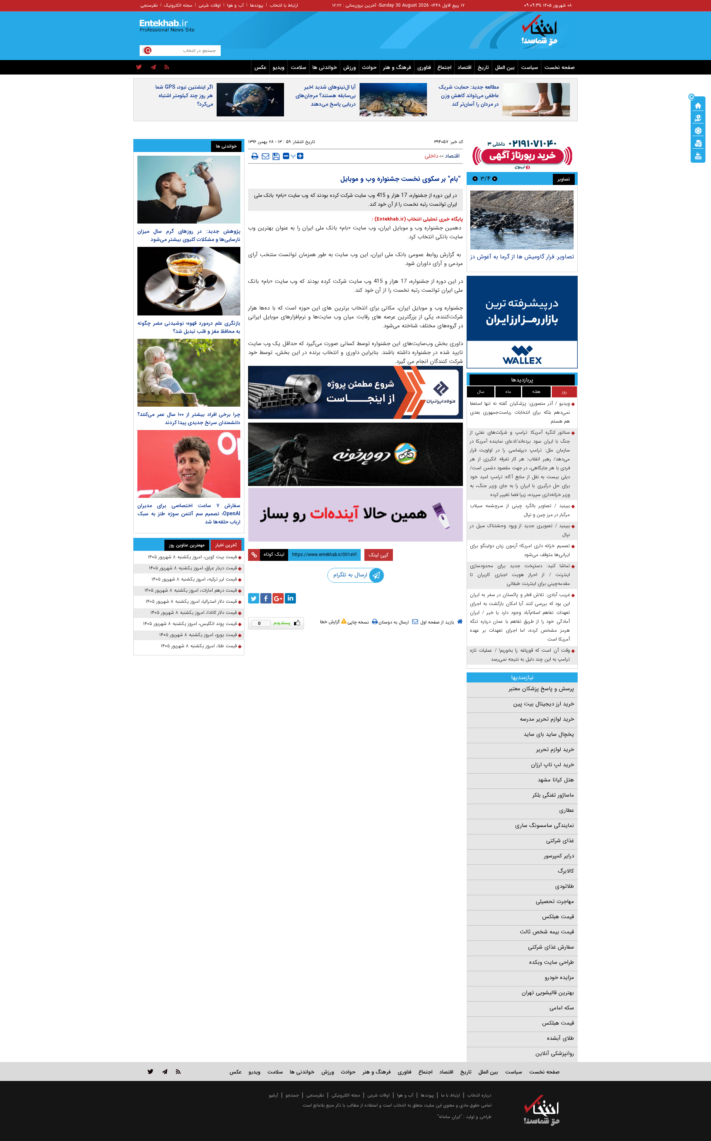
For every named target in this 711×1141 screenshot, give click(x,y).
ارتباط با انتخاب (284, 5)
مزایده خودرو (559, 977)
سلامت (298, 67)
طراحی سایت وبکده (551, 962)
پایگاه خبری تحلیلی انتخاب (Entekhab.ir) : (417, 219)
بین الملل (505, 67)
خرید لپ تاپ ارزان (552, 764)
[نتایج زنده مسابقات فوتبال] (698, 155)
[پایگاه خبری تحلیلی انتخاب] (545, 33)
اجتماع (444, 67)
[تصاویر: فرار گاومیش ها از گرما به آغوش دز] (522, 220)
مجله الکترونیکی (345, 1095)
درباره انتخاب (479, 1095)
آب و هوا (235, 5)
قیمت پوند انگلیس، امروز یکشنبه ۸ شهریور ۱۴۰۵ (190, 624)
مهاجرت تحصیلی (555, 901)
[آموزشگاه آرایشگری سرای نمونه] (355, 515)
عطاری (566, 810)
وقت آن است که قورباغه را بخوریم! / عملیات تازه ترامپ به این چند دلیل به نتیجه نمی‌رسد (520, 654)
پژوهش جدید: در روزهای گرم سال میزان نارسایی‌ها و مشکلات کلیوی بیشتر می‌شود (188, 235)
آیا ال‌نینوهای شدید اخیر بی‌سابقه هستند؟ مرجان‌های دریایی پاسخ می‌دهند (326, 95)
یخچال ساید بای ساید (549, 734)
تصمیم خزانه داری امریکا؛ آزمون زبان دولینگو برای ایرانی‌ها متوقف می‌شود (520, 550)
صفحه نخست (559, 67)
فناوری (424, 67)
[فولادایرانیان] (355, 392)
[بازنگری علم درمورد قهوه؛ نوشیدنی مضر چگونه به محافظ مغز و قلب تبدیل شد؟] (188, 281)
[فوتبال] (698, 130)
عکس (260, 67)
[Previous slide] (494, 178)
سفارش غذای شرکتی (551, 947)
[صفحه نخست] (698, 104)
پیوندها (256, 5)
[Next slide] (475, 178)
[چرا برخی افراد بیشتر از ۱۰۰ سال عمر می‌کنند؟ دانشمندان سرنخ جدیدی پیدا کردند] (188, 373)
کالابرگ (566, 871)
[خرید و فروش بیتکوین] (522, 322)
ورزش (349, 67)
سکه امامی (562, 1007)
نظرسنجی (149, 5)
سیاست (529, 67)
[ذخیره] (276, 156)
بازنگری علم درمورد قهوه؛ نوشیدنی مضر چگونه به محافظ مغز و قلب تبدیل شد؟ (188, 327)
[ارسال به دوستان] (265, 156)
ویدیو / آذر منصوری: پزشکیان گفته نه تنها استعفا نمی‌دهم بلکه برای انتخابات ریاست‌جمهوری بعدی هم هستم (520, 412)
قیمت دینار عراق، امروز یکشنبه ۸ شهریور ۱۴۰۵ (193, 568)
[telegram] (153, 67)
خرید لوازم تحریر (555, 749)
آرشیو (273, 1095)
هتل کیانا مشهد (556, 779)
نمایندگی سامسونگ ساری (544, 825)
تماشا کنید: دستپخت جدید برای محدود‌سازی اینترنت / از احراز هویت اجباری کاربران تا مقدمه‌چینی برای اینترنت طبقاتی (520, 575)
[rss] (167, 67)
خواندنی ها (325, 67)
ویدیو (278, 67)
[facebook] (265, 598)
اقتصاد (464, 67)
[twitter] (139, 67)
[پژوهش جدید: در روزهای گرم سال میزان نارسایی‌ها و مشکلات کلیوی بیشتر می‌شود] (188, 190)
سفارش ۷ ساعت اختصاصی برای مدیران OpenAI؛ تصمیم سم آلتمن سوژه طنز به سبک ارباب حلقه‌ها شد (188, 514)
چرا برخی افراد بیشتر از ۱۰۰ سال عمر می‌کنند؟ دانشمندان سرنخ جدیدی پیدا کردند (188, 418)
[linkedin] (290, 598)
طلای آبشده (560, 1038)
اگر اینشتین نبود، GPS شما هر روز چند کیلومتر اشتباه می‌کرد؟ (184, 95)
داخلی (431, 156)
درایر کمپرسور (559, 855)
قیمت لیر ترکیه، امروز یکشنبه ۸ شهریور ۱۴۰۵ (194, 579)
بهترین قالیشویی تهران (548, 992)
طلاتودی (564, 886)
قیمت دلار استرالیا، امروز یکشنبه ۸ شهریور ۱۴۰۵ (191, 601)
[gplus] (278, 598)
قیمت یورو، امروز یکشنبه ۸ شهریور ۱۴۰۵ (198, 635)
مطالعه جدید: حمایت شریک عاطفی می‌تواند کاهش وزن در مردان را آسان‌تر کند (468, 95)
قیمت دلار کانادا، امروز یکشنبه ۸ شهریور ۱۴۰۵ (193, 612)
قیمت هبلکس (558, 916)
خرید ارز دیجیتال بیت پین (543, 704)
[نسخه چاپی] (254, 156)
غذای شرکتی (560, 840)
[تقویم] (698, 142)
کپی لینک (378, 555)
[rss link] (178, 1071)
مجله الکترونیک (178, 5)
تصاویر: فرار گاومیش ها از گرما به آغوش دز (522, 256)
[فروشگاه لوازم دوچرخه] (355, 454)
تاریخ (483, 67)
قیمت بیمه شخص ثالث (547, 931)
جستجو (292, 1095)
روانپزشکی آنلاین (554, 1053)
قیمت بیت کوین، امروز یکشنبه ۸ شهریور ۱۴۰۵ (192, 557)
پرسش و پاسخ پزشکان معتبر (541, 688)
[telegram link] (165, 1071)
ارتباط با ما (450, 1095)
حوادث (369, 67)
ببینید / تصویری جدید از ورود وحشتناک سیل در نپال (520, 530)
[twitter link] (150, 1071)
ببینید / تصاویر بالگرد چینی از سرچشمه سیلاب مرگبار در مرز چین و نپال (520, 510)
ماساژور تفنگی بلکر (553, 795)
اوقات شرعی (209, 5)
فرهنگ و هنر (397, 67)
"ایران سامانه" (449, 1116)
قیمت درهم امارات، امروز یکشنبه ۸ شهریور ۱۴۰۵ (190, 590)
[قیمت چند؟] (698, 117)
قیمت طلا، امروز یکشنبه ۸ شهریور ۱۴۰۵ (199, 646)
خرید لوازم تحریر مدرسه (547, 719)
